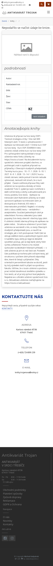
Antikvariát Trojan (22, 12)
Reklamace (9, 500)
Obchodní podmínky (14, 490)
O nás (6, 517)
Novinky (7, 520)
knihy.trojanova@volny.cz (13, 2)
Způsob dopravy (12, 497)
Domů (4, 21)
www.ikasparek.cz (32, 559)
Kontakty (8, 524)
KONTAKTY (7, 308)
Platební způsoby (12, 493)
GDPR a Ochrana (12, 504)
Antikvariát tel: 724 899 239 (14, 5)
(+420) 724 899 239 (26, 352)
